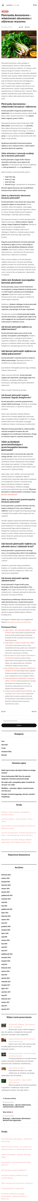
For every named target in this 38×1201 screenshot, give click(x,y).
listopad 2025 (5, 882)
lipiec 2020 (4, 933)
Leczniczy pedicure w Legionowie (12, 1188)
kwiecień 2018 (6, 968)
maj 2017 (4, 995)
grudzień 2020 (6, 926)
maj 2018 (4, 964)
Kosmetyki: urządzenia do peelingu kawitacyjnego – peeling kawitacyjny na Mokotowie (14, 1196)
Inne (3, 741)
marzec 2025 (5, 888)
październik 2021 (6, 909)
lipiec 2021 (4, 913)
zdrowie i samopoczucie (9, 494)
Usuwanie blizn (6, 752)
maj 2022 (4, 902)
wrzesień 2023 (6, 899)
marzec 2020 (5, 940)
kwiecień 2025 (6, 885)
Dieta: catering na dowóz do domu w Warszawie (17, 1183)
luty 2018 (4, 975)
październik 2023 (6, 895)
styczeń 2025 (5, 892)
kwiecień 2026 (6, 875)
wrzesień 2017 (6, 982)
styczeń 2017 (5, 1009)
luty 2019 (4, 950)
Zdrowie (5, 11)
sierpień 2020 (5, 930)
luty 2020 (4, 944)
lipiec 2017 (4, 988)
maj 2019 (4, 947)
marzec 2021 (5, 919)
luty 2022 (4, 906)
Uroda (3, 748)
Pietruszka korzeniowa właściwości (19, 622)
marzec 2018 (5, 971)
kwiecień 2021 (6, 916)
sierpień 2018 (5, 961)
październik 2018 (6, 954)
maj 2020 (4, 937)
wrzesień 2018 (6, 957)
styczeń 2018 (5, 978)
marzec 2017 (5, 1002)
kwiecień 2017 (6, 999)
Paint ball (4, 745)
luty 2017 (4, 1006)
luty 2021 (4, 923)
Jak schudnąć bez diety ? (17, 1068)
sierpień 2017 (5, 985)
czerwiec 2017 (6, 992)
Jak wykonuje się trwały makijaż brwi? (13, 1170)
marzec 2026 (5, 878)
